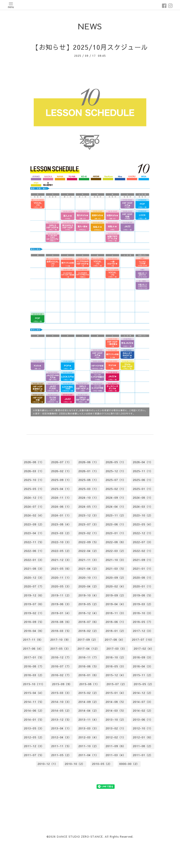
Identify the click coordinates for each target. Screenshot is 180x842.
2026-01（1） (88, 471)
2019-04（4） (116, 604)
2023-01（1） (116, 533)
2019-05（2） (88, 604)
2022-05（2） (61, 551)
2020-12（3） (34, 578)
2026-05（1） (116, 462)
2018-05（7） (143, 622)
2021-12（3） (61, 560)
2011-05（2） (61, 755)
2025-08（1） (88, 480)
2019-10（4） (88, 595)
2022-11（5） (34, 542)
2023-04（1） (34, 533)
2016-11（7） (88, 657)
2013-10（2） (116, 719)
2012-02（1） (116, 737)
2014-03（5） (116, 711)
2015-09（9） (62, 684)
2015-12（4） (116, 675)
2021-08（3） (34, 569)
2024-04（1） (116, 507)
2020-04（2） (88, 586)
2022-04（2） (88, 551)
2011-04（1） (88, 755)
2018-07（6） (88, 622)
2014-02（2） (143, 711)
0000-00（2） (129, 764)
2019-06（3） (61, 604)
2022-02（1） (143, 551)
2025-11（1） (143, 471)
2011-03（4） (116, 755)
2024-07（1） (34, 507)
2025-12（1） (116, 471)
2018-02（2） (88, 631)
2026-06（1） (88, 462)
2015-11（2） (143, 675)
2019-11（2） (61, 595)
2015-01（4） (116, 693)
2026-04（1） (143, 462)
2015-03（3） (61, 693)
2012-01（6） (143, 737)
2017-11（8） (33, 640)
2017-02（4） (144, 649)
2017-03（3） (116, 649)
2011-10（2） (88, 746)
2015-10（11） (34, 684)
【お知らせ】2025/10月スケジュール (90, 47)
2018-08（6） (61, 622)
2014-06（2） (34, 711)
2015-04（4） (34, 693)
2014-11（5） (34, 702)
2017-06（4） (33, 649)
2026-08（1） (34, 462)
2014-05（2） (61, 711)
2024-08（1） (143, 498)
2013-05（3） (34, 728)
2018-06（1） (116, 622)
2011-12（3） (34, 746)
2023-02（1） (88, 533)
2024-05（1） (88, 507)
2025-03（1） (88, 489)
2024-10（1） (88, 498)
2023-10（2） (143, 515)
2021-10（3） (116, 560)
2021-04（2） (88, 569)
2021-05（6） (61, 569)
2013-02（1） (116, 728)
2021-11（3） (88, 560)
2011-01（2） (143, 755)
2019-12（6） (34, 595)
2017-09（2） (87, 640)
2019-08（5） (143, 595)
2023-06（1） (116, 524)
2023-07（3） (88, 524)
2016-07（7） (61, 666)
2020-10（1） (88, 578)
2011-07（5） (34, 755)
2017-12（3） (143, 631)
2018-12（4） (88, 613)
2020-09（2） (116, 578)
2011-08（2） (143, 746)
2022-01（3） (34, 560)
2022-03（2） (116, 551)
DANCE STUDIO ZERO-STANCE (80, 836)
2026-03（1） (34, 471)
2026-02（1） (61, 471)
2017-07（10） (143, 640)
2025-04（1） (61, 489)
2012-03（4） (88, 737)
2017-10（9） (60, 640)
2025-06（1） (143, 480)
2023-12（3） (88, 515)
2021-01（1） (143, 569)
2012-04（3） (61, 737)
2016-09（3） (143, 657)
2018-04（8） (34, 631)
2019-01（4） (61, 613)
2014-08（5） (116, 702)
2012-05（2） (34, 737)
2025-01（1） (143, 489)
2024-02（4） (34, 515)
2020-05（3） (61, 586)
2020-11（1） (61, 578)
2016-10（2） (116, 657)
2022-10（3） (61, 542)
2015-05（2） (144, 684)
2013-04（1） (61, 728)
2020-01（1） (143, 586)
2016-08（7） (34, 666)
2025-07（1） (116, 480)
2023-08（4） (61, 524)
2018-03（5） (61, 631)
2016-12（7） (61, 657)
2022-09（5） (88, 542)
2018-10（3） (143, 613)
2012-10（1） (143, 728)
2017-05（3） (60, 649)
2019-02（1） (34, 613)
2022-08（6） (116, 542)
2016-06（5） (88, 666)
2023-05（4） (143, 524)
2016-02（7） (61, 675)
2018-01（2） (116, 631)
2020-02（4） (116, 586)
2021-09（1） (143, 560)
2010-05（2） (102, 764)
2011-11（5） (61, 746)
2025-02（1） (116, 489)
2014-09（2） (88, 702)
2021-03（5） (116, 569)
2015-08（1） (89, 684)
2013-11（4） (88, 719)
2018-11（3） (116, 613)
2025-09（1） (61, 480)
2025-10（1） (34, 480)
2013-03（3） (88, 728)
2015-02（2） (88, 693)
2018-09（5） (34, 622)
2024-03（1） (143, 507)
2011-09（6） (116, 746)
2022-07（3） (143, 542)
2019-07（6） (34, 604)
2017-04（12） (88, 649)
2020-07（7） (34, 586)
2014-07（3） (143, 702)
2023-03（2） (61, 533)
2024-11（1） (61, 498)
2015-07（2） (116, 684)
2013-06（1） (143, 719)
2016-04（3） (143, 666)
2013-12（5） (61, 719)
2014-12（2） (143, 693)
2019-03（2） (143, 604)
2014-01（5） (34, 719)
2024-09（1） (116, 498)
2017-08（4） (115, 640)
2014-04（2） (88, 711)
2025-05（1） (34, 489)
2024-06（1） (61, 507)
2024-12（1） (34, 498)
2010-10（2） (75, 764)
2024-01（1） (61, 515)
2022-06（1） (34, 551)
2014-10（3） (61, 702)
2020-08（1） (143, 578)
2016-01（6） (88, 675)
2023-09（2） (34, 524)
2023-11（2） (116, 515)
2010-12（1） (48, 764)
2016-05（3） (116, 666)
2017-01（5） (34, 657)
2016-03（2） (34, 675)
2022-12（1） (143, 533)
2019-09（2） (116, 595)
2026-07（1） (61, 462)
